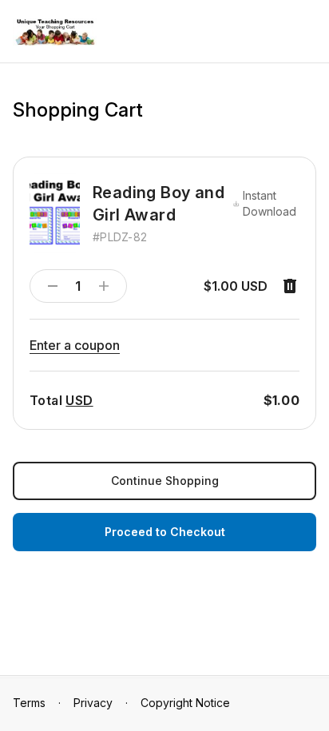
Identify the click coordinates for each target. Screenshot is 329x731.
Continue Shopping (165, 480)
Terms (29, 702)
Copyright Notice (185, 702)
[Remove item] (289, 286)
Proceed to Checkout (165, 531)
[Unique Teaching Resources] (55, 32)
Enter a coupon (75, 345)
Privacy (93, 702)
